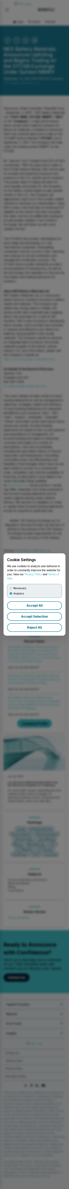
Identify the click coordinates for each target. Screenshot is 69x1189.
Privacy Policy (33, 574)
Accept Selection (34, 616)
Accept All (35, 605)
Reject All (34, 627)
